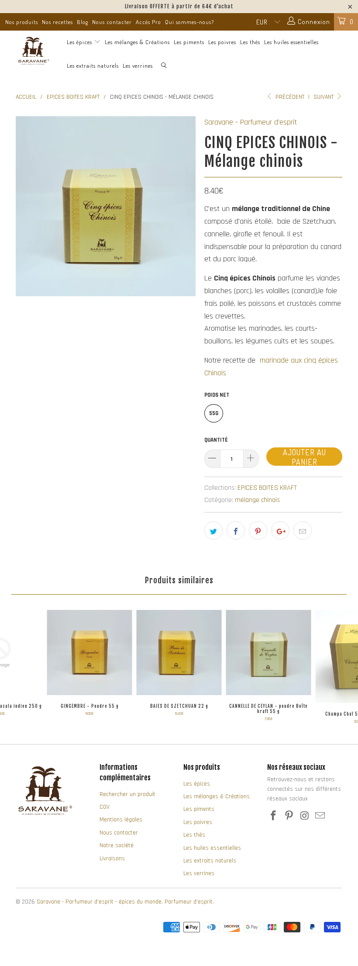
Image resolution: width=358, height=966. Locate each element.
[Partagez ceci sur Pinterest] (258, 530)
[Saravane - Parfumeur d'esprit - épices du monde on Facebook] (273, 816)
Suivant (324, 97)
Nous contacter (112, 21)
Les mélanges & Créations (137, 41)
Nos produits (21, 21)
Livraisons (112, 858)
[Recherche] (164, 66)
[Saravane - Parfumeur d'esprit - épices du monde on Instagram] (304, 816)
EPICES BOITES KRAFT (267, 487)
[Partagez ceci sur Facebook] (236, 530)
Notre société (117, 845)
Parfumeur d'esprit (189, 902)
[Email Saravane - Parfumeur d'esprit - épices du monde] (320, 816)
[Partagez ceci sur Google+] (280, 530)
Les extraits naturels (93, 65)
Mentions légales (121, 820)
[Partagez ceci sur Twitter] (213, 530)
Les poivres (222, 41)
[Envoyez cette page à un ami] (302, 530)
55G (213, 413)
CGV (105, 807)
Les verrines (138, 65)
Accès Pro (148, 21)
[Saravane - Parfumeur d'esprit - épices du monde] (33, 50)
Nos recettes (57, 21)
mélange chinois (257, 500)
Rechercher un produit (127, 794)
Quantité (216, 439)
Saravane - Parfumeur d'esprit (250, 122)
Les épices (80, 41)
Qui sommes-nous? (189, 21)
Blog (82, 21)
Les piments (189, 41)
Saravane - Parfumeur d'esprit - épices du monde (99, 902)
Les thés (250, 41)
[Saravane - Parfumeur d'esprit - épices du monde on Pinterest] (289, 816)
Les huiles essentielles (291, 41)
